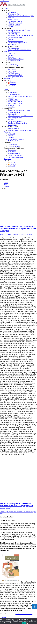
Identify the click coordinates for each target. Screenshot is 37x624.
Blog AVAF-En (5, 234)
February (7, 186)
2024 (5, 184)
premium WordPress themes (23, 614)
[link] (12, 5)
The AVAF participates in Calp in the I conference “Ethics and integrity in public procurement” (16, 505)
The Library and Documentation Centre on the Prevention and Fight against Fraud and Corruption (18, 228)
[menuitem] (20, 9)
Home (6, 183)
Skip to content (4, 1)
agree (24, 623)
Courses (2, 512)
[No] (27, 623)
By (14, 234)
